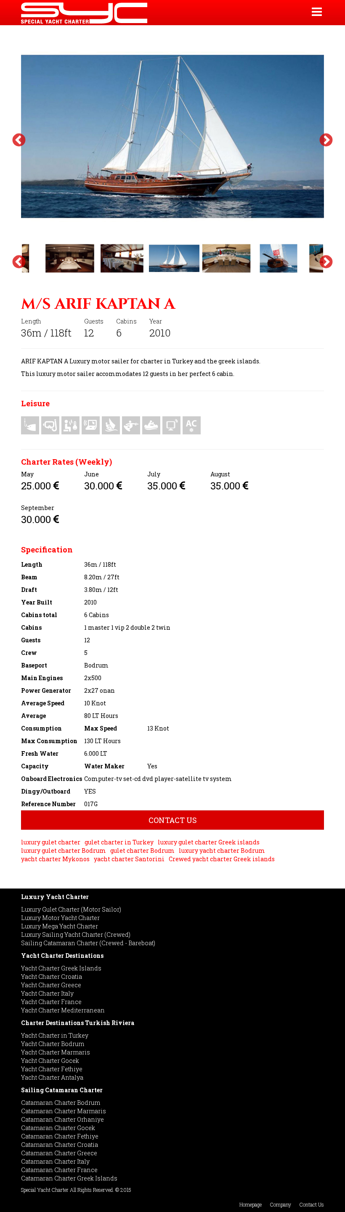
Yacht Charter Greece (51, 985)
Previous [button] (19, 140)
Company (280, 1204)
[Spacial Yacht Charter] (120, 12)
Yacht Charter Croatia (51, 977)
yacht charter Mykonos (55, 859)
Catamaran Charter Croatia (59, 1145)
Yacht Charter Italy (47, 993)
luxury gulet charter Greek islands (209, 842)
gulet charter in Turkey (119, 842)
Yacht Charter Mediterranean (63, 1010)
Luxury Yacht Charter (55, 897)
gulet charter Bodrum (142, 850)
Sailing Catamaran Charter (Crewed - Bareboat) (88, 943)
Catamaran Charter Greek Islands (69, 1178)
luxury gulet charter (50, 842)
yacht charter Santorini (129, 859)
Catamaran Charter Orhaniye (62, 1119)
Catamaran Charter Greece (59, 1153)
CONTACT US (173, 820)
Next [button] (326, 140)
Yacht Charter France (51, 1002)
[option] (172, 136)
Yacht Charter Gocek (50, 1061)
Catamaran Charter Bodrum (60, 1103)
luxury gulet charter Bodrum (63, 850)
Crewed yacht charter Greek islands (222, 859)
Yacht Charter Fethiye (51, 1069)
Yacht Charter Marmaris (55, 1052)
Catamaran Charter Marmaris (63, 1111)
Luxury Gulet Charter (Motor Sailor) (71, 909)
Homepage (250, 1204)
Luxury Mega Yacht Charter (59, 926)
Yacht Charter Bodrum (52, 1044)
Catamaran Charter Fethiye (59, 1136)
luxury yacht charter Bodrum (222, 850)
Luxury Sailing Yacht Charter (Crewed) (75, 935)
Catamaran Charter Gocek (58, 1128)
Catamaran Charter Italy (55, 1161)
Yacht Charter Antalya (52, 1077)
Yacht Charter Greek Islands (61, 968)
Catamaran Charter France (59, 1170)
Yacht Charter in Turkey (54, 1035)
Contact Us (312, 1204)
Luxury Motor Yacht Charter (60, 918)
